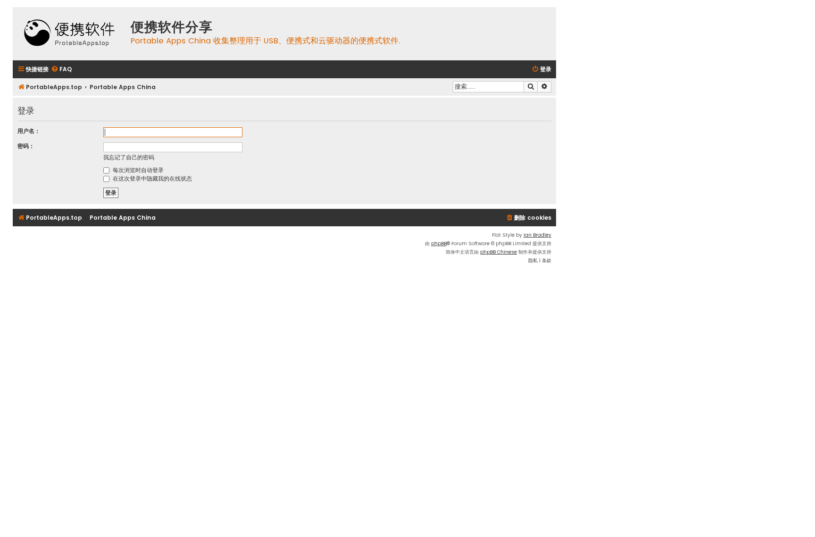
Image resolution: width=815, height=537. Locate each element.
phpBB (439, 243)
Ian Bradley (537, 235)
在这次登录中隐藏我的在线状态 (151, 178)
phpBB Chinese (498, 252)
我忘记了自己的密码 (128, 157)
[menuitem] (61, 69)
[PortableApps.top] (69, 33)
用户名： (28, 131)
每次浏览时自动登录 (137, 170)
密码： (25, 146)
